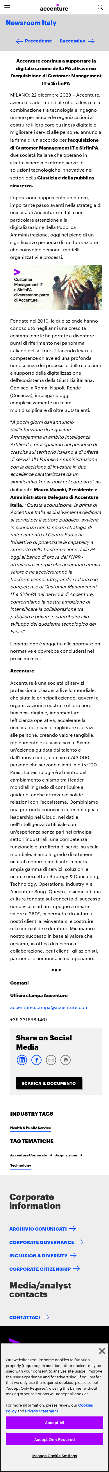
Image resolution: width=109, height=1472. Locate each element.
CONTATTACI (24, 1316)
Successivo (72, 40)
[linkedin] (22, 1064)
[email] (51, 1064)
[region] (54, 1407)
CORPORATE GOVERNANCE (41, 1241)
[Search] (100, 7)
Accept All (54, 1422)
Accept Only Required (54, 1439)
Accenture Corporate (28, 1154)
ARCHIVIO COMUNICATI (38, 1228)
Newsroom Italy (31, 23)
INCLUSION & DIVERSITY (38, 1255)
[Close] (102, 1351)
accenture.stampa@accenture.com (49, 1007)
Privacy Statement (41, 1410)
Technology (20, 1165)
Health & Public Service (30, 1127)
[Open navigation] (7, 7)
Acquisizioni (66, 1154)
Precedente (38, 40)
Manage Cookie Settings (54, 1455)
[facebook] (36, 1064)
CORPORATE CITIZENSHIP (40, 1268)
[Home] (54, 7)
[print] (65, 1064)
